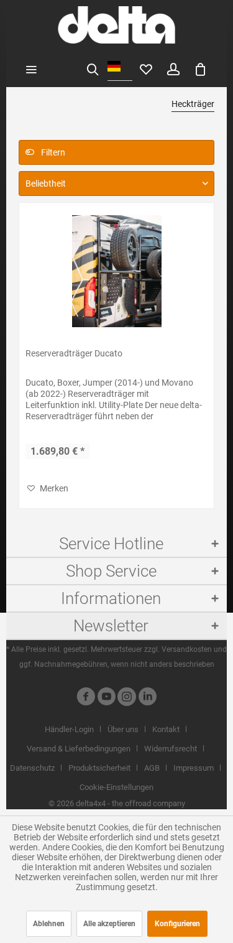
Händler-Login (69, 729)
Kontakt (166, 729)
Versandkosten (187, 649)
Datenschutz (32, 768)
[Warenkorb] (200, 68)
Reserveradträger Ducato (73, 353)
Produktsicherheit (99, 768)
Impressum (193, 768)
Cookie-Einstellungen (116, 787)
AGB (152, 768)
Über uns (123, 729)
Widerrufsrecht (170, 748)
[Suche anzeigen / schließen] (92, 68)
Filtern (52, 152)
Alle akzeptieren (109, 923)
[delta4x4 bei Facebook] (85, 698)
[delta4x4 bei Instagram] (126, 698)
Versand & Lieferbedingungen (78, 748)
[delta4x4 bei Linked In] (147, 698)
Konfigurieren (177, 923)
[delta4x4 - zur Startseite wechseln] (116, 25)
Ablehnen (49, 923)
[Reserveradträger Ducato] (116, 271)
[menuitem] (31, 68)
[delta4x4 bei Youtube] (106, 698)
